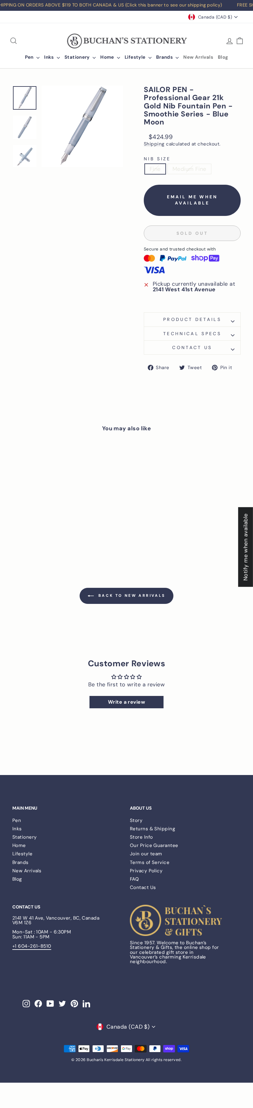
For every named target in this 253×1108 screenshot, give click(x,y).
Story (136, 820)
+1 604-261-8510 (31, 946)
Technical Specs (192, 333)
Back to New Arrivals (130, 595)
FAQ (134, 879)
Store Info (141, 837)
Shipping (154, 144)
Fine (155, 169)
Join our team (146, 854)
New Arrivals (198, 57)
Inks (49, 57)
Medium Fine (189, 169)
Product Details (192, 319)
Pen (30, 57)
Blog (223, 57)
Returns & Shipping (152, 829)
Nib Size (157, 159)
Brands (165, 57)
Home (107, 57)
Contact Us (143, 887)
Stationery (77, 57)
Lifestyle (136, 57)
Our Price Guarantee (154, 845)
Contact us (192, 347)
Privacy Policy (146, 871)
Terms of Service (149, 862)
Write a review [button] (126, 702)
